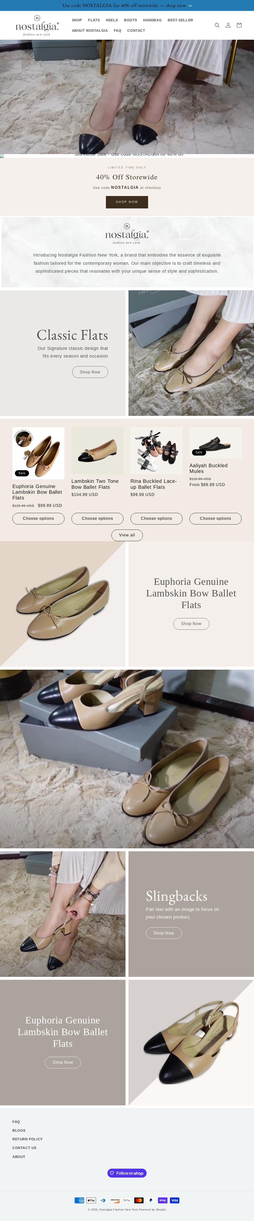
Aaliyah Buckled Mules (209, 468)
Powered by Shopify (152, 1209)
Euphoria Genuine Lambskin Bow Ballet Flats (37, 492)
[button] (217, 25)
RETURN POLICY (27, 1139)
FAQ (16, 1122)
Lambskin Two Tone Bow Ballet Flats (95, 484)
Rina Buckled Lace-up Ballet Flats (153, 484)
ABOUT (19, 1157)
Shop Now (127, 202)
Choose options (38, 518)
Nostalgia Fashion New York (118, 1209)
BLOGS (19, 1130)
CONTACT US (24, 1148)
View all (127, 535)
